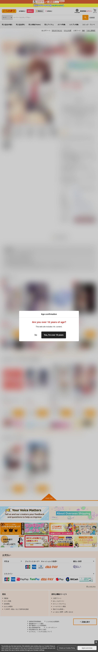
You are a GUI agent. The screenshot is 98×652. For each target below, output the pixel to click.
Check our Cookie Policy (67, 648)
